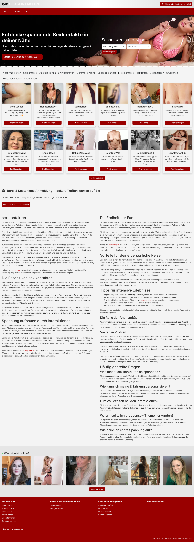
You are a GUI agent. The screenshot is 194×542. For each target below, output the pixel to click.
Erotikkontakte (8, 508)
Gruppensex (7, 511)
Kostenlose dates (12, 78)
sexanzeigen (16, 270)
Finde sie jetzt (109, 52)
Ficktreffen (103, 508)
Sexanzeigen (55, 505)
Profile (17, 11)
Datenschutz (187, 538)
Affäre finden (31, 78)
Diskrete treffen (8, 518)
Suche (28, 11)
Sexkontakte (7, 505)
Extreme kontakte (106, 515)
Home (6, 11)
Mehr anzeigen (97, 178)
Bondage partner (9, 521)
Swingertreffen (56, 508)
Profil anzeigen (16, 123)
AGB (177, 538)
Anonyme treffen (105, 505)
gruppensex (30, 350)
